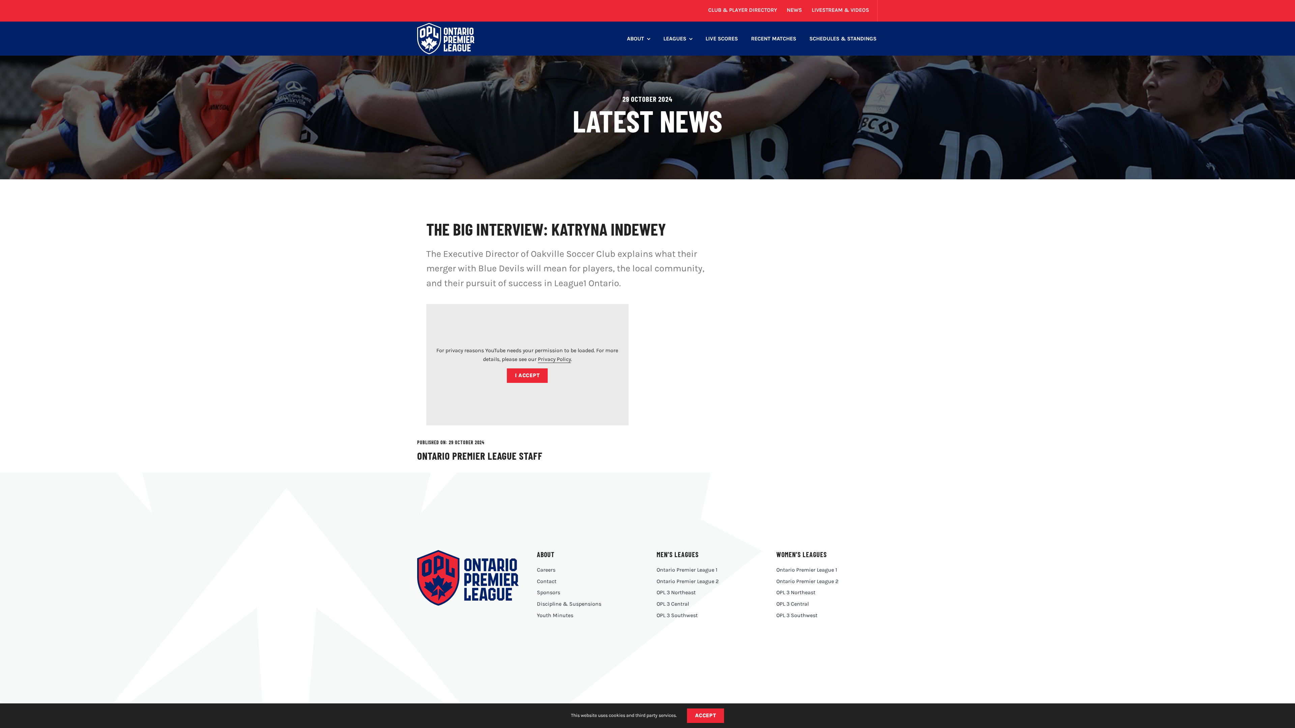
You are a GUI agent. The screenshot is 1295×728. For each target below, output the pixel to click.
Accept (705, 715)
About (545, 554)
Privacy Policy (554, 359)
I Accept (527, 375)
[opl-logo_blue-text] (467, 552)
